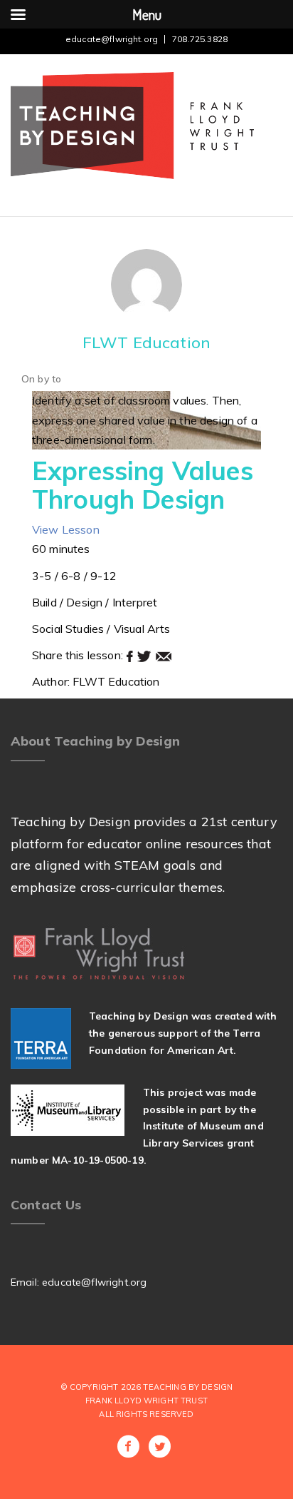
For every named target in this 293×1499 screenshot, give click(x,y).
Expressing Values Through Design (142, 484)
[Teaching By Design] (132, 124)
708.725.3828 (200, 39)
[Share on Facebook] (131, 655)
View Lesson (66, 529)
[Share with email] (163, 655)
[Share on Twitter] (146, 655)
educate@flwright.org (111, 39)
